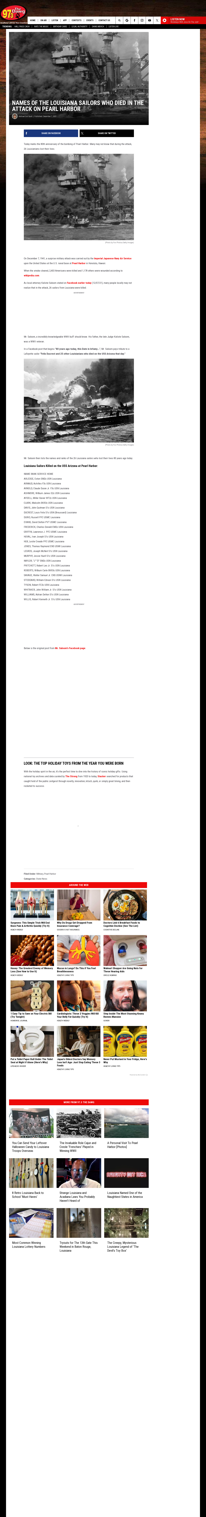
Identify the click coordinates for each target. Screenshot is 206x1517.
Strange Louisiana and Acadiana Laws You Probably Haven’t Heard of (77, 1197)
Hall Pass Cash (22, 26)
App (65, 20)
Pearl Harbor (79, 263)
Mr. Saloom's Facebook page (70, 648)
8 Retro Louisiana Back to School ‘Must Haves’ (28, 1195)
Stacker (102, 776)
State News (41, 879)
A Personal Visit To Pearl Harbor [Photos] (122, 1145)
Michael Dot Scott (25, 116)
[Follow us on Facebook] (134, 20)
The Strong (71, 776)
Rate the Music (41, 26)
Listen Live (114, 26)
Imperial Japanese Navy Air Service (113, 258)
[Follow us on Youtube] (149, 20)
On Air (43, 20)
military (39, 874)
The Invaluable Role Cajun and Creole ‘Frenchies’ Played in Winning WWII (78, 1147)
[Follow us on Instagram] (142, 20)
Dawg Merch (98, 26)
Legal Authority (79, 26)
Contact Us (104, 20)
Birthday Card (60, 26)
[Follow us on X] (157, 20)
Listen (55, 20)
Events (89, 20)
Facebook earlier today (79, 282)
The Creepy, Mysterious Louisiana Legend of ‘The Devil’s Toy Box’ (123, 1246)
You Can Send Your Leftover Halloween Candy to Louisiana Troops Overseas (30, 1147)
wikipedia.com (31, 275)
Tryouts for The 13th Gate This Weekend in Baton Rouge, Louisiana (79, 1246)
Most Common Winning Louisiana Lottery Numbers (28, 1244)
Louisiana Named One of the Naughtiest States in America (125, 1195)
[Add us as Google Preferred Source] (127, 20)
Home (32, 20)
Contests (76, 20)
